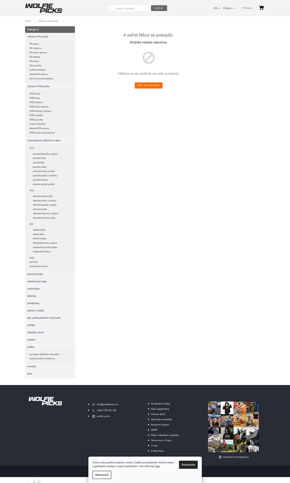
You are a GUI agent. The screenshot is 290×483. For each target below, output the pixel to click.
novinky (31, 366)
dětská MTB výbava (39, 128)
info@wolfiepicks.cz (107, 404)
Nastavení (101, 475)
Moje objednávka (160, 409)
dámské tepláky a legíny (45, 204)
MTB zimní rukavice (38, 106)
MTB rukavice (36, 102)
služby (31, 347)
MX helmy (34, 61)
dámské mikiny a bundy (44, 200)
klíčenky (31, 296)
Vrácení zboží (158, 414)
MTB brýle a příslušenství (42, 132)
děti (31, 224)
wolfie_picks (103, 416)
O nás (154, 445)
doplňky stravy (35, 332)
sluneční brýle (35, 274)
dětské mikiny (39, 238)
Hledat (159, 8)
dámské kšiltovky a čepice (45, 213)
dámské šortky (40, 209)
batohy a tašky (35, 310)
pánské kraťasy (40, 179)
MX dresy (34, 44)
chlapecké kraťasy (42, 251)
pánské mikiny (40, 167)
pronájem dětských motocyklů (44, 354)
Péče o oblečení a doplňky (165, 435)
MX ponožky (35, 65)
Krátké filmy (157, 451)
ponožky (33, 262)
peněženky (33, 303)
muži (31, 147)
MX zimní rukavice (38, 52)
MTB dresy (34, 93)
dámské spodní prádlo (44, 217)
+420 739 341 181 (106, 410)
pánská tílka (39, 162)
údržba (31, 325)
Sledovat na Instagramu (236, 457)
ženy (31, 190)
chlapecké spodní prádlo (45, 247)
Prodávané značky (160, 403)
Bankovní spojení (160, 424)
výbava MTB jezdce (38, 86)
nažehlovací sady (37, 281)
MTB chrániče (36, 115)
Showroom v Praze (161, 440)
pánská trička (39, 158)
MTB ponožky (36, 119)
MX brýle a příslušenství (41, 78)
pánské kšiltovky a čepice (45, 154)
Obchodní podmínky (161, 419)
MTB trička (34, 98)
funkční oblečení (37, 69)
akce (30, 373)
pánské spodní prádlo (44, 184)
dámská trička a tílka (43, 196)
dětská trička (39, 230)
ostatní (31, 339)
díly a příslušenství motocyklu (44, 318)
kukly (32, 257)
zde (158, 466)
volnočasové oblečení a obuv (44, 140)
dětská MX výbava (38, 74)
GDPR (154, 430)
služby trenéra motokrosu (42, 358)
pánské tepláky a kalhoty (45, 175)
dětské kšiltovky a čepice (45, 243)
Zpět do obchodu (148, 85)
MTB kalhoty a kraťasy (40, 111)
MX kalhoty (34, 57)
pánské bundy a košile (44, 171)
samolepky (33, 288)
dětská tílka (38, 234)
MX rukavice (35, 48)
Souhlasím (188, 465)
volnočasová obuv (38, 266)
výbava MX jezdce (37, 36)
